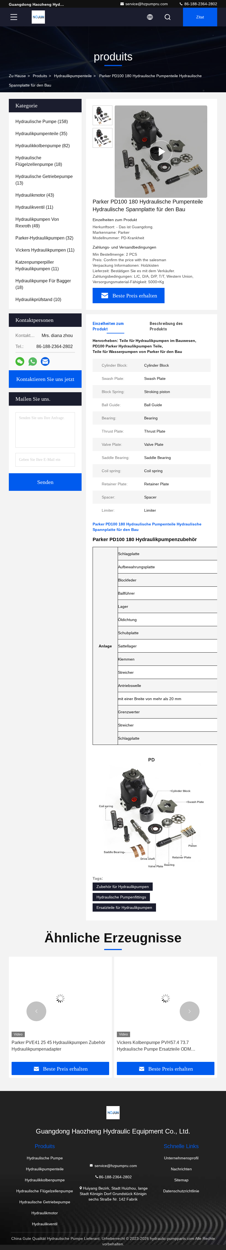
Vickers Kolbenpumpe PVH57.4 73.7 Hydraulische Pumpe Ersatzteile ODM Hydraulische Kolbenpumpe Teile (154, 1046)
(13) (44, 179)
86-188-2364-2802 (200, 4)
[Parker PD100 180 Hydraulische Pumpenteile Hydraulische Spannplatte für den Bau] (161, 151)
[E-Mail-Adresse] (45, 361)
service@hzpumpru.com (146, 4)
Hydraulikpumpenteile (73, 76)
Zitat (200, 17)
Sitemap (181, 1180)
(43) (34, 195)
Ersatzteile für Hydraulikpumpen (124, 907)
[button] (36, 1011)
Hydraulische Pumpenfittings (121, 897)
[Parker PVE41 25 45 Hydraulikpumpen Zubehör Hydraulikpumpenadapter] (60, 998)
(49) (37, 222)
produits (40, 76)
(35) (41, 133)
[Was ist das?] (32, 361)
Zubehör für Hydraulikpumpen (122, 886)
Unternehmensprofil (181, 1158)
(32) (44, 238)
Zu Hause (17, 76)
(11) (34, 207)
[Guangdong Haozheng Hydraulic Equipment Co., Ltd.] (38, 17)
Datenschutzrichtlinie (181, 1191)
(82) (42, 145)
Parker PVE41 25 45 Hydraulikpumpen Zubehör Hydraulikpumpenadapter (58, 1045)
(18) (38, 161)
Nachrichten (181, 1169)
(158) (41, 121)
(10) (38, 299)
